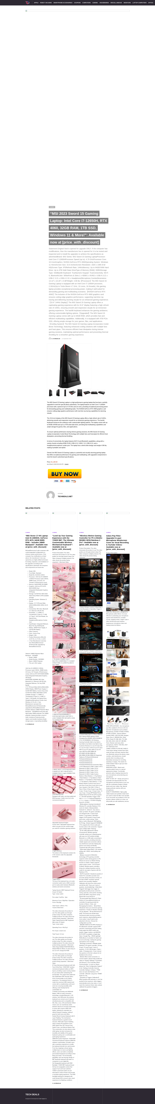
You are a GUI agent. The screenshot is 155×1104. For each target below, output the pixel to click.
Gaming (52, 207)
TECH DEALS (32, 1094)
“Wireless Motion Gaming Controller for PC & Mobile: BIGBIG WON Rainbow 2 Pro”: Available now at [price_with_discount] (91, 540)
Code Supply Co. (43, 1098)
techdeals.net (65, 496)
